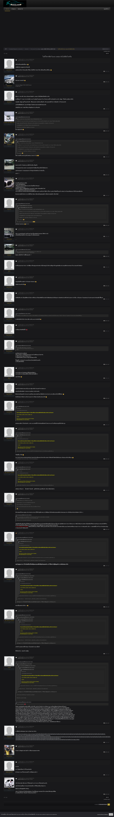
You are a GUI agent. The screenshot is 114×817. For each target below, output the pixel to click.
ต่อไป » (109, 51)
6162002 (9, 170)
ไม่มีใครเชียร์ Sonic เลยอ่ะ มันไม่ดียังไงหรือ (66, 49)
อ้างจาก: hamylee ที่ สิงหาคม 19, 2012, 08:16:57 (23, 498)
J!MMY (45, 49)
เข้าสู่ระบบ (13, 8)
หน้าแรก (7, 8)
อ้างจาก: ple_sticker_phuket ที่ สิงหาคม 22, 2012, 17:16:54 (24, 661)
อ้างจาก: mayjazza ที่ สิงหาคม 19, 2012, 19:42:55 (23, 203)
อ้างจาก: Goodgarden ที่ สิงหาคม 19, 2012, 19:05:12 (24, 205)
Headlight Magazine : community (16, 49)
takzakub (9, 101)
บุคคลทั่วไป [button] (106, 8)
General (26, 49)
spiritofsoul (9, 69)
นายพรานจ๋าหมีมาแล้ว (9, 122)
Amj (9, 788)
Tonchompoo (9, 351)
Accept (111, 814)
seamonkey (9, 756)
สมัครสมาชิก (20, 8)
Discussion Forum (34, 49)
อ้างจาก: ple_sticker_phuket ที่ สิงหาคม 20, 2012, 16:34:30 (24, 537)
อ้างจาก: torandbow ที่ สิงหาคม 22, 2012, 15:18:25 (23, 573)
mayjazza (9, 144)
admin (42, 49)
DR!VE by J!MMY (50, 49)
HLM (54, 49)
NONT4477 (9, 85)
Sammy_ (9, 209)
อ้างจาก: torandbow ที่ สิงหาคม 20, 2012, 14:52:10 (24, 539)
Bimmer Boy (9, 188)
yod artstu (9, 239)
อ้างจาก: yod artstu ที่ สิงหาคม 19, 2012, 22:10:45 (23, 249)
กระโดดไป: (96, 804)
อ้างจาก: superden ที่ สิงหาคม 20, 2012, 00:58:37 (23, 313)
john (9, 271)
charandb (9, 736)
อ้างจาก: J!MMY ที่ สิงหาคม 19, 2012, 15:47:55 (22, 406)
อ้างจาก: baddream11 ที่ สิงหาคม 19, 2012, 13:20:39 (23, 345)
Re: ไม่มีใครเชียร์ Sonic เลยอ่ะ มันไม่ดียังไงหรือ (25, 59)
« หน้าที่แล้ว (105, 51)
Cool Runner (9, 335)
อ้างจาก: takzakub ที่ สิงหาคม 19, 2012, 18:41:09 (24, 141)
